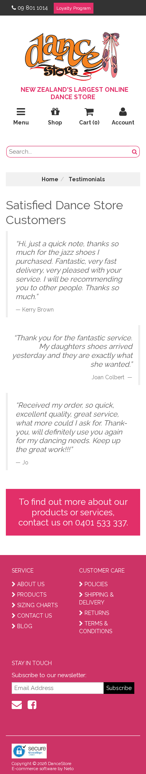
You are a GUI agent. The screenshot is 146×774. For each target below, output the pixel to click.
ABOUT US (30, 584)
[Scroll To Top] (120, 751)
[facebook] (32, 705)
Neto (69, 768)
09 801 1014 (33, 8)
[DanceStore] (73, 54)
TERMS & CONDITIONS (95, 627)
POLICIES (95, 584)
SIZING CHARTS (37, 605)
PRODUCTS (31, 595)
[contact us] (17, 705)
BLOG (24, 626)
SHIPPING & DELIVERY (96, 599)
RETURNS (96, 613)
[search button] (135, 152)
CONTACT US (34, 616)
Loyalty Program (73, 8)
